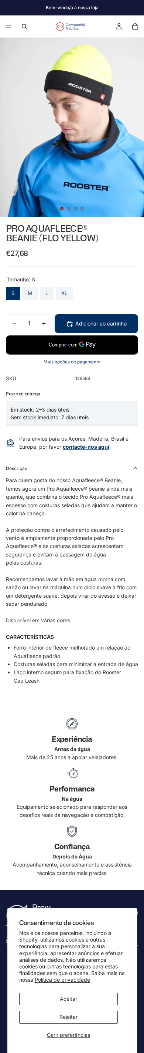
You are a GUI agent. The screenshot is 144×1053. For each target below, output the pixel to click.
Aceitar (68, 999)
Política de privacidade (62, 979)
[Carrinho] (135, 26)
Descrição (16, 468)
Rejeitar (68, 1017)
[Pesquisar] (24, 26)
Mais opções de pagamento (72, 361)
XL (64, 291)
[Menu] (8, 26)
